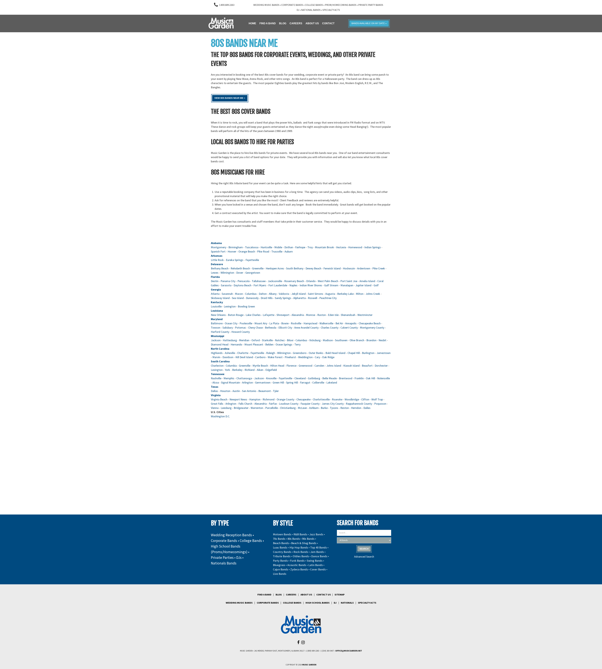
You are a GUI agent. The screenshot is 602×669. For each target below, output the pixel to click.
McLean (302, 408)
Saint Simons (315, 294)
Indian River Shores (311, 285)
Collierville (318, 382)
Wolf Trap (377, 399)
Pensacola (244, 281)
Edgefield (271, 370)
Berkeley (237, 370)
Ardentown (363, 268)
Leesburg (226, 408)
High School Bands (318, 602)
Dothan (288, 247)
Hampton (254, 399)
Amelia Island (367, 281)
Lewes (214, 272)
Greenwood (305, 365)
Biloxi (290, 340)
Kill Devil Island (244, 357)
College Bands (314, 4)
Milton (359, 294)
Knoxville (271, 378)
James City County (333, 403)
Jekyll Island (298, 294)
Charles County (329, 327)
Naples (293, 285)
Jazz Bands (316, 534)
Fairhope (300, 247)
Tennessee (217, 374)
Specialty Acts (331, 9)
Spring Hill (292, 382)
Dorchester (381, 365)
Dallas (214, 391)
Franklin (359, 378)
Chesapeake (303, 399)
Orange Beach (246, 251)
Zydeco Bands (299, 569)
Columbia (231, 365)
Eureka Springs (234, 260)
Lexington (230, 306)
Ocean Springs (284, 344)
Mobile (278, 247)
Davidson (227, 357)
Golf (376, 285)
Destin (214, 281)
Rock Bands (300, 552)
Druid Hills (267, 298)
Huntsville (266, 247)
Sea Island (238, 298)
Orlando (311, 281)
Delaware (217, 264)
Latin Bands (315, 565)
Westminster (364, 315)
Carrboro (260, 357)
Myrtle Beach (260, 365)
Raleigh (270, 353)
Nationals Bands (223, 563)
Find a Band (264, 594)
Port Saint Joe (348, 281)
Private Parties (222, 557)
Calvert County (349, 327)
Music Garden (309, 664)
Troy (310, 247)
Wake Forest (275, 357)
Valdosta (284, 294)
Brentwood (345, 378)
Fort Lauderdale (277, 285)
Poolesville (246, 323)
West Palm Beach (328, 281)
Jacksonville (275, 281)
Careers (291, 594)
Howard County (240, 332)
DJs (239, 557)
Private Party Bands (370, 4)
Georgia (216, 289)
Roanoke (337, 399)
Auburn (289, 251)
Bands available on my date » (369, 23)
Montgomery (218, 247)
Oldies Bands (301, 556)
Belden (269, 344)
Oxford (255, 340)
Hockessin (349, 268)
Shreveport (283, 315)
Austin (236, 391)
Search (364, 549)
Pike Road (263, 251)
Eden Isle (333, 315)
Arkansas (216, 255)
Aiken (260, 370)
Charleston (217, 365)
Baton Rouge (235, 315)
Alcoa (215, 382)
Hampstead (310, 323)
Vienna (215, 408)
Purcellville (271, 408)
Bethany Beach (219, 268)
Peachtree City (328, 298)
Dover (239, 272)
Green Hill (278, 382)
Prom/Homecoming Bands (340, 4)
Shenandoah (348, 315)
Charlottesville (321, 399)
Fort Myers (259, 285)
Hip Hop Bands (298, 547)
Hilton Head (277, 365)
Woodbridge (352, 399)
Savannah (227, 294)
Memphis (229, 378)
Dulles (366, 408)
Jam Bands (317, 552)
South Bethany (294, 268)
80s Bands (294, 538)
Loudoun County (288, 403)
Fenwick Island (332, 268)
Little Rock (217, 260)
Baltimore (217, 323)
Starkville (267, 340)
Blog (279, 594)
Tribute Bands (281, 556)
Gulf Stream (331, 285)
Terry (297, 344)
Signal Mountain (230, 382)
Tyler (276, 391)
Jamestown (384, 353)
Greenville (258, 268)
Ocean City (231, 323)
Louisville (216, 306)
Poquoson (380, 403)
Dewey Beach (313, 268)
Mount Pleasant (253, 344)
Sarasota (226, 285)
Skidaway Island (220, 298)
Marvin (216, 357)
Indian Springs (372, 247)
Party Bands (280, 560)
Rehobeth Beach (240, 268)
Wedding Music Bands (266, 4)
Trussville (276, 251)
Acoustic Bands (296, 565)
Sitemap (340, 594)
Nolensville (383, 378)
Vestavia (341, 247)
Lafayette (268, 315)
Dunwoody (252, 298)
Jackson (216, 340)
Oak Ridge (328, 357)
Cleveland (300, 378)
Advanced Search (364, 556)
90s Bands (308, 538)
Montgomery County (372, 327)
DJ (298, 9)
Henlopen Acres (275, 268)
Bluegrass (279, 565)
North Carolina (220, 348)
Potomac (240, 327)
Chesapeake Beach (370, 323)
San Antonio (249, 391)
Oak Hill (370, 378)
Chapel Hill (354, 353)
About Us (306, 594)
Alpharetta (299, 298)
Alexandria (298, 315)
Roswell (312, 298)
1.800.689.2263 (226, 4)
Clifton (365, 399)
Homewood (355, 247)
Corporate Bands (292, 4)
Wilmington (227, 272)
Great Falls (217, 403)
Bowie (285, 323)
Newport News (238, 399)
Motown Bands (282, 534)
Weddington (305, 357)
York (227, 370)
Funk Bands (297, 560)
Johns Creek (373, 294)
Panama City (228, 281)
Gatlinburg (314, 378)
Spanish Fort (218, 251)
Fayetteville (252, 260)
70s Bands (279, 538)
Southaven (341, 340)
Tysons (334, 408)
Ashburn (314, 408)
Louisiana (217, 310)
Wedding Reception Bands (231, 535)
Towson (215, 327)
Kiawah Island (351, 365)
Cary (317, 357)
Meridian (244, 340)
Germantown (262, 382)
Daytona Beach (242, 285)
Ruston (321, 315)
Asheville (230, 353)
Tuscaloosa (251, 247)
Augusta (330, 294)
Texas (214, 387)
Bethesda (270, 327)
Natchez (280, 340)
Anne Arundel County (306, 327)
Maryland (217, 319)
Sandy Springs (283, 298)
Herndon (356, 408)
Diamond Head (219, 344)
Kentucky (217, 302)
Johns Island (333, 365)
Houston (225, 391)
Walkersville (326, 323)
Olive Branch (357, 340)
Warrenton (257, 408)
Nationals (347, 602)
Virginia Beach (219, 399)
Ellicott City (285, 327)
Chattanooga (244, 378)
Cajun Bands (280, 569)
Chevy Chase (255, 327)
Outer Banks (316, 353)
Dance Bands (319, 556)
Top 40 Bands (318, 547)
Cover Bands (318, 569)
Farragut (305, 382)
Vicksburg (315, 340)
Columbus (251, 294)
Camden (319, 365)
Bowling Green (246, 306)
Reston (344, 408)
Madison (328, 340)
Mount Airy (260, 323)
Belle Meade (329, 378)
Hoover (232, 251)
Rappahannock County (359, 403)
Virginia (216, 395)
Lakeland (331, 382)
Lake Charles (253, 315)
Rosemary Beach (294, 281)
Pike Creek (378, 268)
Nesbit (382, 340)
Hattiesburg (230, 340)
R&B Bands (300, 534)
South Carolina (220, 361)
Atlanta (215, 294)
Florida (215, 277)
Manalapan (347, 285)
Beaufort (367, 365)
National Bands (311, 9)
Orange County (285, 399)
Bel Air (339, 323)
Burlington (368, 353)
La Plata (274, 323)
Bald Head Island (335, 353)
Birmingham (235, 247)
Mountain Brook (324, 247)
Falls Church (245, 403)
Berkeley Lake (345, 294)
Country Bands (282, 552)
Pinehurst (290, 357)
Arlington (247, 382)
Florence (291, 365)
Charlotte (242, 353)
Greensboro (299, 353)
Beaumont (264, 391)
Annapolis (350, 323)
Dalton (263, 294)
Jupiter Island (363, 285)
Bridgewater (241, 408)
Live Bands (279, 574)
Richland (250, 370)
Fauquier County (310, 403)
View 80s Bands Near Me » (229, 98)
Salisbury (227, 327)
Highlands (217, 353)
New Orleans (218, 315)
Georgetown (252, 272)
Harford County (220, 332)
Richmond (269, 399)
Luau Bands (280, 547)
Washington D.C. (220, 416)
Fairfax (273, 403)
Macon (239, 294)
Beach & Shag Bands (303, 543)
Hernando (236, 344)
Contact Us (323, 594)
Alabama (216, 243)
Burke (324, 408)
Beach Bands (281, 543)
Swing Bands (314, 560)
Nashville (216, 378)
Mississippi (217, 336)
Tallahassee (259, 281)
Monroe (310, 315)
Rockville (296, 323)
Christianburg (288, 408)
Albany (273, 294)
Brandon (371, 340)
